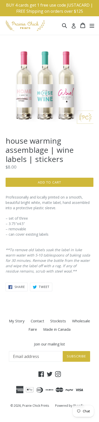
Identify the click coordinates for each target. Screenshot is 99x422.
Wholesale (81, 320)
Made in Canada (57, 329)
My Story (17, 320)
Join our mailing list (49, 344)
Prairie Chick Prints (35, 405)
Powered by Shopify (69, 405)
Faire (32, 329)
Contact (37, 320)
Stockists (58, 320)
